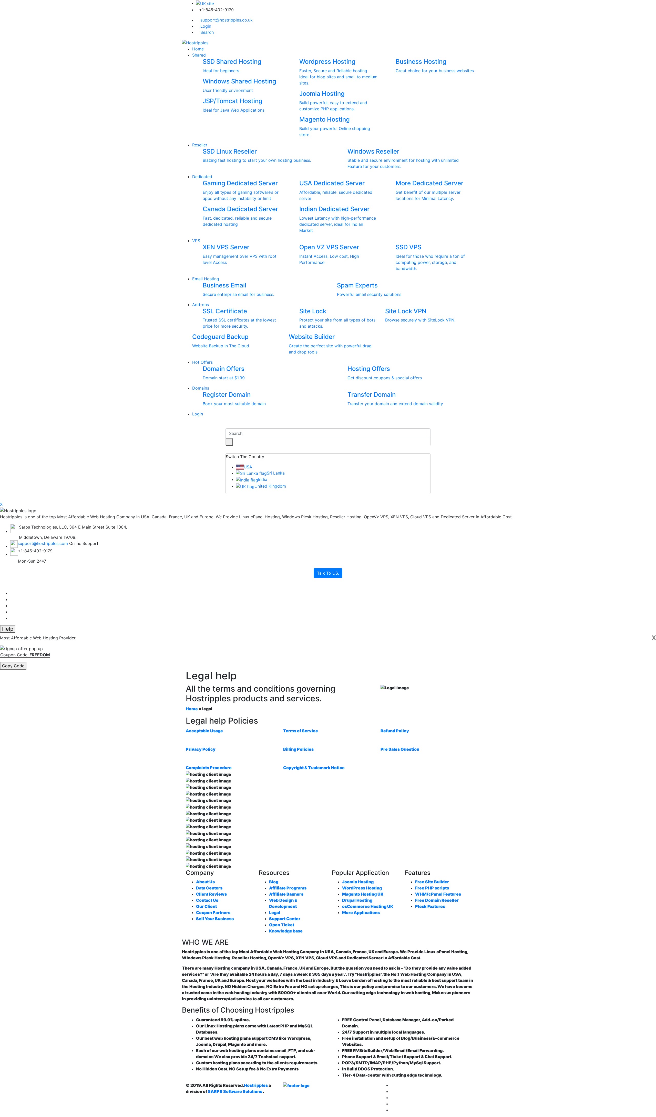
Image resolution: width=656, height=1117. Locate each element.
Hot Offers (202, 362)
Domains (200, 388)
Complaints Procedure (209, 767)
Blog (273, 881)
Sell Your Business (215, 918)
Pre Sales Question (400, 749)
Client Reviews (211, 894)
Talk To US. (328, 573)
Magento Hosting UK (362, 894)
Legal (274, 912)
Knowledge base (286, 930)
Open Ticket (281, 924)
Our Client (206, 906)
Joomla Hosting (358, 881)
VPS (196, 240)
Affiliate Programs (287, 887)
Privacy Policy (201, 749)
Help (7, 629)
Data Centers (209, 887)
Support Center (284, 918)
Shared (199, 55)
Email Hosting (205, 278)
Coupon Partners (213, 912)
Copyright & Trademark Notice (314, 767)
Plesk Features (430, 906)
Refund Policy (395, 730)
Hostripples (256, 1085)
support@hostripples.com (43, 543)
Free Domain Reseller (437, 900)
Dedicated (202, 176)
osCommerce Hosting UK (367, 906)
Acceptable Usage (204, 730)
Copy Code (13, 665)
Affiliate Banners (286, 894)
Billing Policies (298, 749)
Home (198, 48)
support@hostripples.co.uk (226, 20)
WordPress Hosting (362, 887)
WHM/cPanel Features (438, 894)
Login (205, 26)
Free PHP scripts (432, 887)
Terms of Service (300, 730)
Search (206, 32)
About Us (205, 881)
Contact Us (207, 900)
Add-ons (200, 304)
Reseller (199, 144)
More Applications (361, 912)
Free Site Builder (432, 881)
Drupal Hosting (357, 900)
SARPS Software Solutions (235, 1091)
